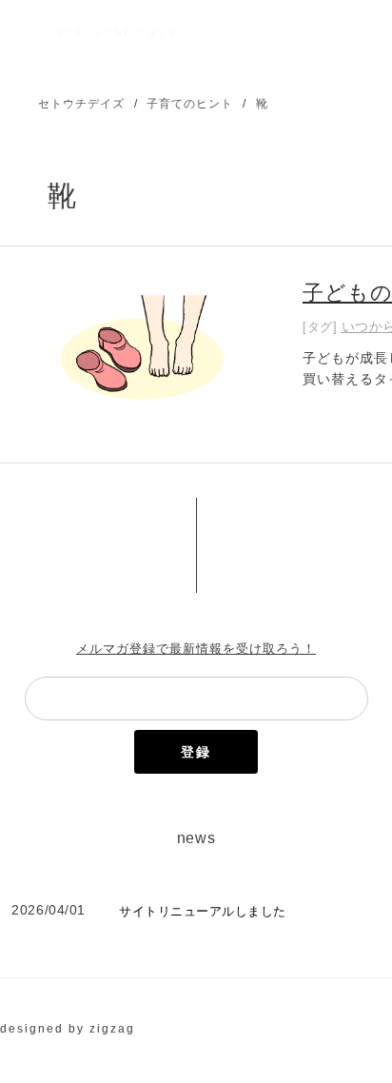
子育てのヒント (190, 103)
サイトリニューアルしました (202, 911)
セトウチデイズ (81, 103)
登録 (196, 751)
